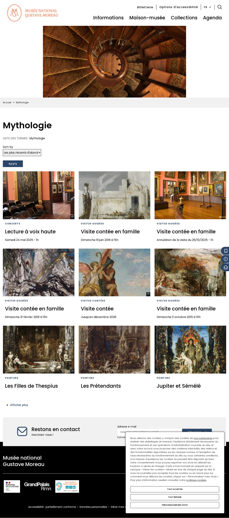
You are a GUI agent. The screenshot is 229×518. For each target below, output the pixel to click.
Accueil (7, 102)
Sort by (8, 147)
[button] (220, 7)
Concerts (12, 223)
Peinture (11, 377)
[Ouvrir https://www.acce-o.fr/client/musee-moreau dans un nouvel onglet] (67, 487)
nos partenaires (203, 438)
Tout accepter (174, 489)
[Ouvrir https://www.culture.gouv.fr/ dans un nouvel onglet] (12, 487)
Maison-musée (147, 18)
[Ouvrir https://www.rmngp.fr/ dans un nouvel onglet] (38, 487)
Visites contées (93, 300)
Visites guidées (92, 223)
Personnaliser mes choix (175, 505)
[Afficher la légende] (72, 217)
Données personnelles (93, 507)
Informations (108, 18)
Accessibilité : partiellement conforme (52, 507)
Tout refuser (174, 497)
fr (205, 7)
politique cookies (196, 480)
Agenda (212, 18)
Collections (184, 18)
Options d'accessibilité (178, 7)
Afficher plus (19, 405)
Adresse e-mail (126, 426)
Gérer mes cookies (122, 507)
